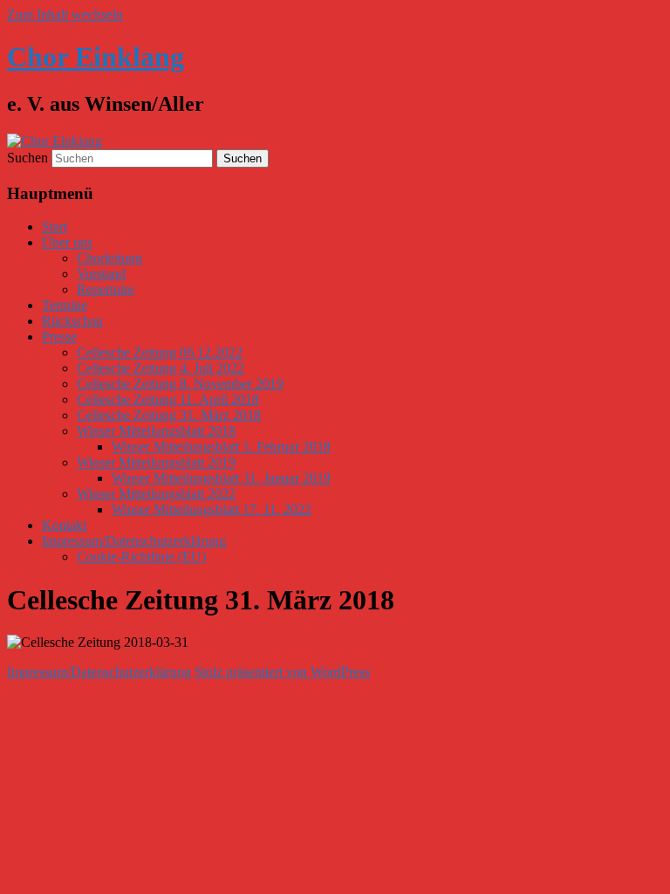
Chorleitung (109, 258)
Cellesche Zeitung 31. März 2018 (169, 415)
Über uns (67, 242)
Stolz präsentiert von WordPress (282, 671)
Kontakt (64, 525)
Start (54, 226)
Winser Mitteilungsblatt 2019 (156, 462)
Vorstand (101, 273)
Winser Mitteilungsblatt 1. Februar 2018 (221, 446)
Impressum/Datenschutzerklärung (134, 540)
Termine (64, 305)
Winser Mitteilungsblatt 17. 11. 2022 (211, 509)
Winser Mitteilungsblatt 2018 (156, 430)
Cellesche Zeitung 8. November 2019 (180, 383)
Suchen (27, 157)
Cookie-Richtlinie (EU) (141, 556)
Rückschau (72, 320)
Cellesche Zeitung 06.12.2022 (160, 352)
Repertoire (105, 289)
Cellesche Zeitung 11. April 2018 (168, 399)
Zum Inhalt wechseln (65, 14)
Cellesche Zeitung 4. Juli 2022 (160, 368)
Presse (59, 336)
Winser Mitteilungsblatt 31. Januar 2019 (221, 478)
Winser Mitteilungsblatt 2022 (156, 493)
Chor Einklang (95, 56)
